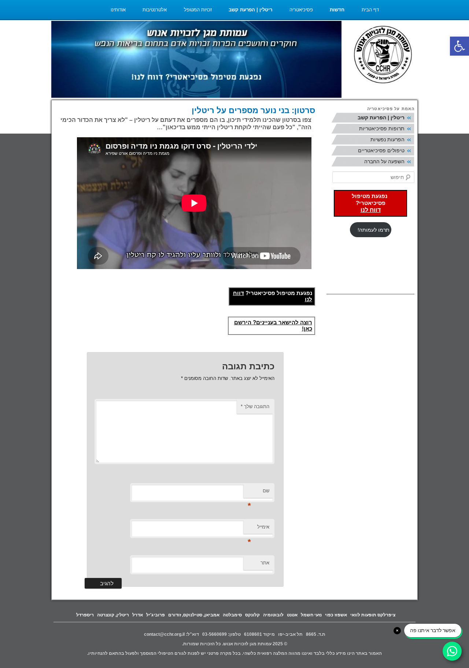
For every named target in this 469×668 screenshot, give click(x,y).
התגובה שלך (255, 406)
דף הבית (370, 9)
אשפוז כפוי (336, 614)
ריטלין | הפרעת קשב (250, 9)
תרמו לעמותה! (373, 230)
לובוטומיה (273, 614)
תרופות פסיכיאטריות (382, 128)
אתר (265, 563)
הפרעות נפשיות (387, 139)
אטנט (292, 614)
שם (258, 493)
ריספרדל (85, 614)
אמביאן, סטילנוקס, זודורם (193, 614)
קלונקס (252, 614)
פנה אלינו (369, 29)
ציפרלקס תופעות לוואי (372, 614)
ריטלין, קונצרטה (113, 614)
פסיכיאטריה (301, 9)
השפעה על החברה (384, 161)
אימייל (258, 529)
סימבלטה (232, 614)
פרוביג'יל (155, 614)
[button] (459, 46)
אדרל (137, 614)
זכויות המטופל (198, 9)
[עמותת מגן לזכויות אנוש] (383, 55)
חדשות (337, 9)
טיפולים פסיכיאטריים (381, 150)
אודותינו (118, 9)
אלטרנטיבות (155, 9)
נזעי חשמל (311, 614)
